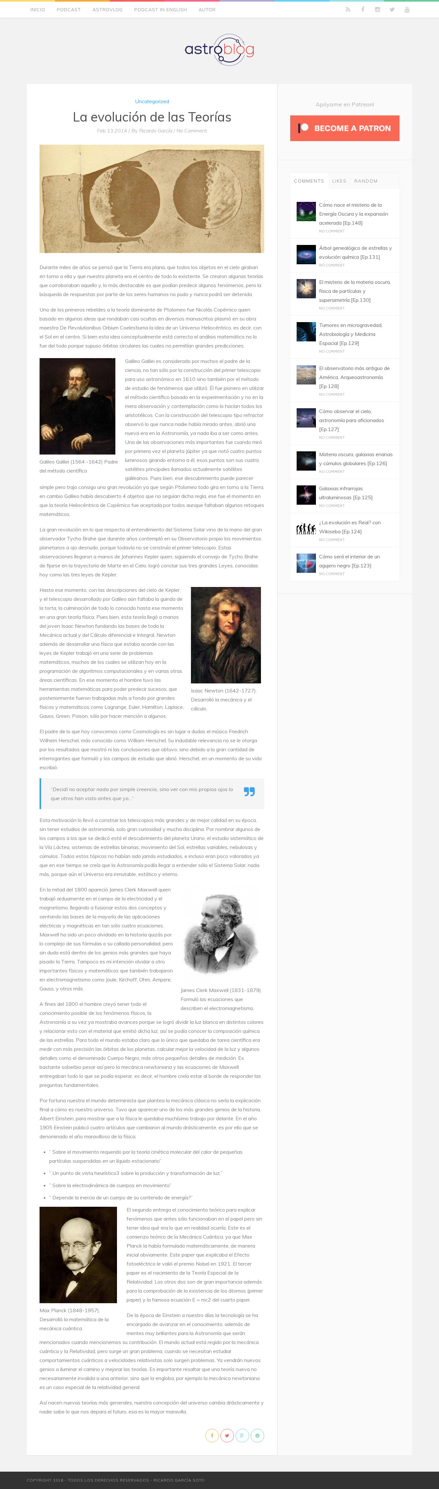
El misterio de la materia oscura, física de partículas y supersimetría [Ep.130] (355, 291)
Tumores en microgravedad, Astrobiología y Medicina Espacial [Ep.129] (350, 334)
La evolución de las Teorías (152, 117)
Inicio (38, 10)
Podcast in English (160, 10)
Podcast (69, 10)
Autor (207, 10)
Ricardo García (155, 130)
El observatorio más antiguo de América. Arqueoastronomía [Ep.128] (354, 377)
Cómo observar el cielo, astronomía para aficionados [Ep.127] (351, 420)
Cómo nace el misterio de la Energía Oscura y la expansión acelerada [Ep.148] (353, 214)
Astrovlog (108, 10)
